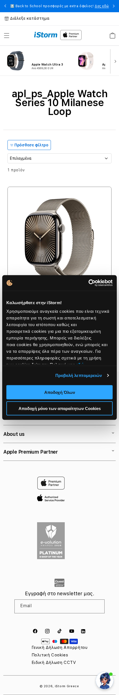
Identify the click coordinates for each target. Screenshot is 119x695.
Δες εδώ (102, 6)
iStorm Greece (67, 686)
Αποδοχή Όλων (59, 392)
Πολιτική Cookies (50, 655)
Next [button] (114, 6)
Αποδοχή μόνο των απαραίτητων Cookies (60, 408)
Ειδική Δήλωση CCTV (54, 662)
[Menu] (6, 35)
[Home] (46, 34)
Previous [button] (5, 6)
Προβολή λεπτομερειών (78, 375)
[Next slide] (114, 60)
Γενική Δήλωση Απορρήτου (60, 647)
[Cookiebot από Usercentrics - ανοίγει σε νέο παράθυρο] (88, 283)
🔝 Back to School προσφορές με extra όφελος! (59, 6)
